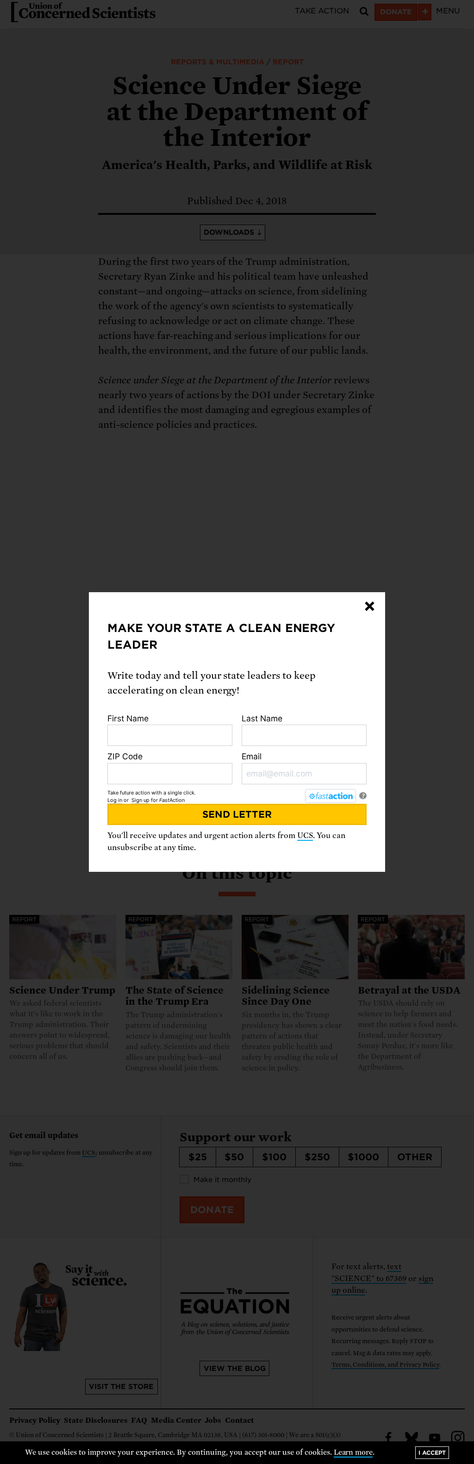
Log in (114, 800)
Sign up (140, 800)
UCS (305, 835)
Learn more (353, 1452)
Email (252, 756)
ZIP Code (125, 756)
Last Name (262, 718)
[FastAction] (330, 796)
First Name (128, 718)
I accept (432, 1452)
